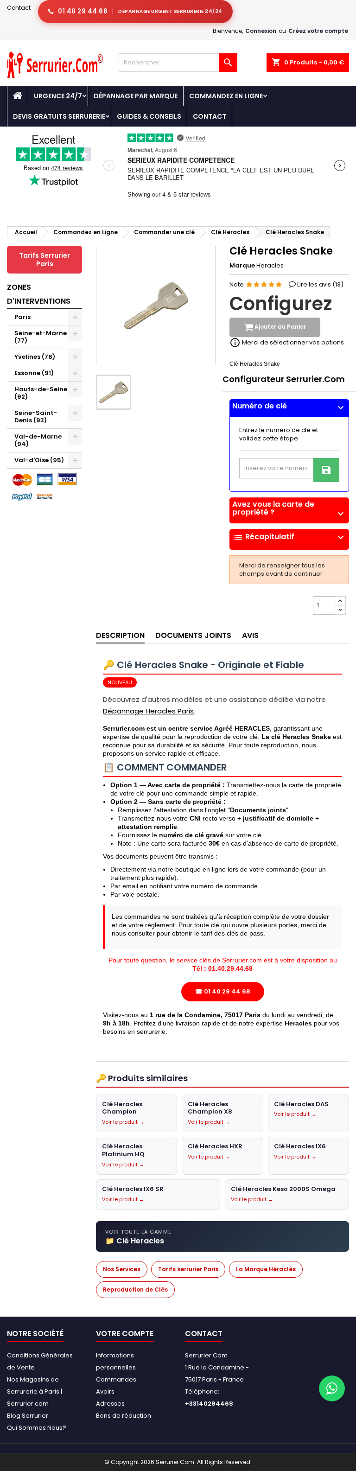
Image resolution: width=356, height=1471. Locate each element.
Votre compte (124, 1333)
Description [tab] (120, 635)
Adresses (110, 1403)
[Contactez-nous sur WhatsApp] (332, 1388)
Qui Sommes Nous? (36, 1427)
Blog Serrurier (27, 1415)
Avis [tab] (250, 635)
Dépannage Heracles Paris (148, 711)
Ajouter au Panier (279, 327)
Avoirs (105, 1391)
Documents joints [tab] (193, 635)
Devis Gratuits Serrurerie (59, 116)
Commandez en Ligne (226, 96)
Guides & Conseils (149, 116)
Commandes (116, 1379)
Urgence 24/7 (58, 96)
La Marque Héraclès (266, 1269)
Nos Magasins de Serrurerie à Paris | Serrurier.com (34, 1391)
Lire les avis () (320, 284)
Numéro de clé (289, 406)
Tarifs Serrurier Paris (44, 259)
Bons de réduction (123, 1415)
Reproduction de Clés (135, 1289)
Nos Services (121, 1269)
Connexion (260, 31)
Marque (242, 265)
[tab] (289, 408)
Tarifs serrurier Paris (188, 1269)
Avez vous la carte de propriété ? (289, 508)
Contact (19, 8)
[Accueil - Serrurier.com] (17, 96)
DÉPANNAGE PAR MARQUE (136, 96)
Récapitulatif (289, 537)
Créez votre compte (318, 31)
